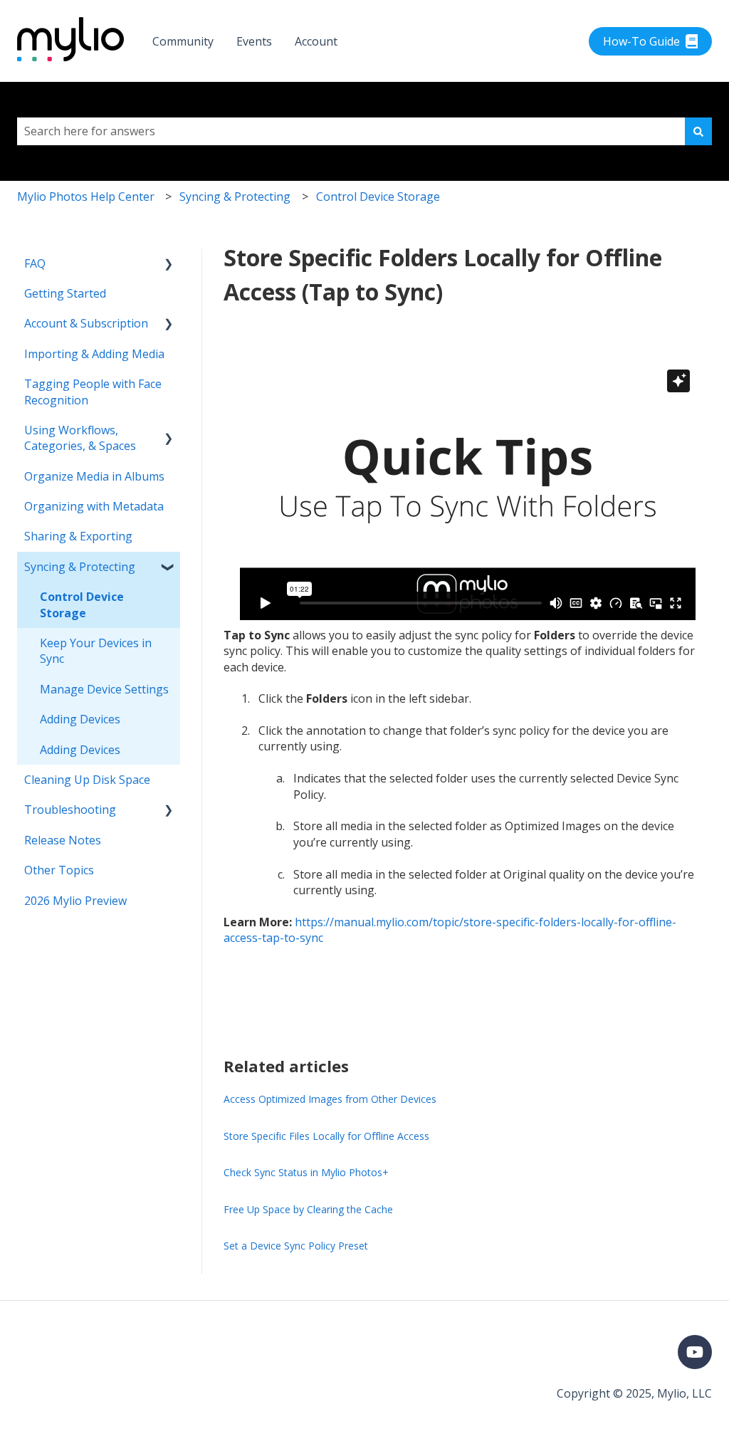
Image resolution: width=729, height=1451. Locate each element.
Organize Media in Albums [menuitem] (94, 476)
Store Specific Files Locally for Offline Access (326, 1136)
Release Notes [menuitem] (62, 840)
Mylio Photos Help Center (85, 196)
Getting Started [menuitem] (65, 293)
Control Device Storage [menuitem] (82, 604)
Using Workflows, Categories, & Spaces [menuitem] (80, 438)
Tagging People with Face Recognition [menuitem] (93, 391)
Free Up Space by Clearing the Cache (308, 1209)
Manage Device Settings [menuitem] (104, 689)
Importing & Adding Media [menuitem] (94, 354)
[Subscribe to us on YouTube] (695, 1352)
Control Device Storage (378, 196)
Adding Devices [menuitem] (80, 719)
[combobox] (351, 131)
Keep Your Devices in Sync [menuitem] (96, 650)
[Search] (698, 131)
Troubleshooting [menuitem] (70, 809)
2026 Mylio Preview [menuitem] (75, 900)
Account (316, 41)
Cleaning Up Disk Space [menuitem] (87, 779)
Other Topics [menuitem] (59, 870)
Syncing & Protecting (234, 196)
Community (183, 41)
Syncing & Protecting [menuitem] (79, 567)
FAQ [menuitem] (35, 263)
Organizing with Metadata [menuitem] (94, 506)
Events (254, 41)
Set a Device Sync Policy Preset (296, 1245)
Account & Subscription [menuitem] (86, 323)
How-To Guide (641, 41)
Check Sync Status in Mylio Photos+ (306, 1172)
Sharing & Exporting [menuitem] (78, 536)
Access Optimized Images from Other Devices (330, 1099)
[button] (168, 264)
